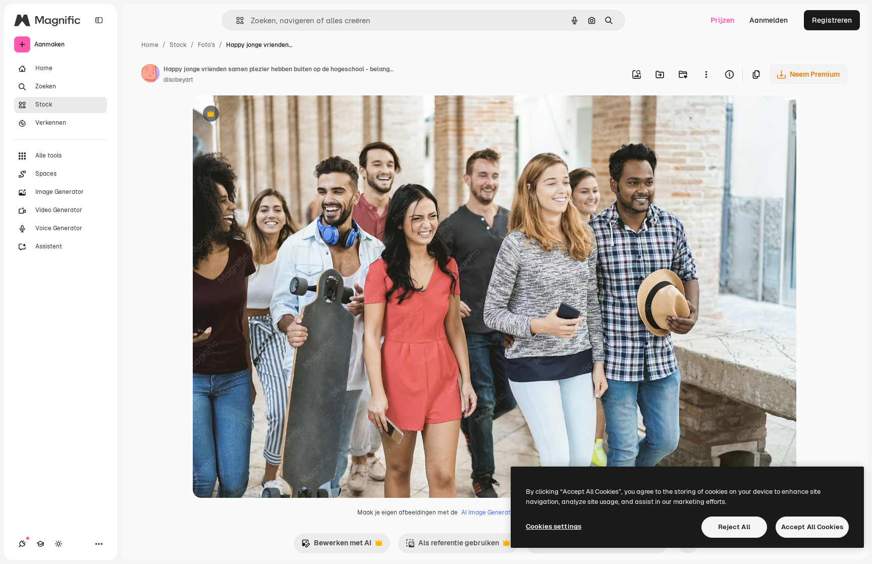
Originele (259, 115)
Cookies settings (553, 526)
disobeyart (178, 80)
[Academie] (40, 544)
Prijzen (722, 20)
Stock (178, 45)
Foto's (206, 45)
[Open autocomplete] (236, 20)
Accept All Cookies (812, 527)
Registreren (832, 20)
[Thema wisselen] (58, 544)
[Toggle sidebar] (99, 20)
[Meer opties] (706, 74)
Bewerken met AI (336, 545)
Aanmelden (768, 20)
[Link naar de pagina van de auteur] (150, 74)
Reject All (734, 527)
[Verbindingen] (22, 544)
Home (149, 45)
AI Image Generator (489, 512)
